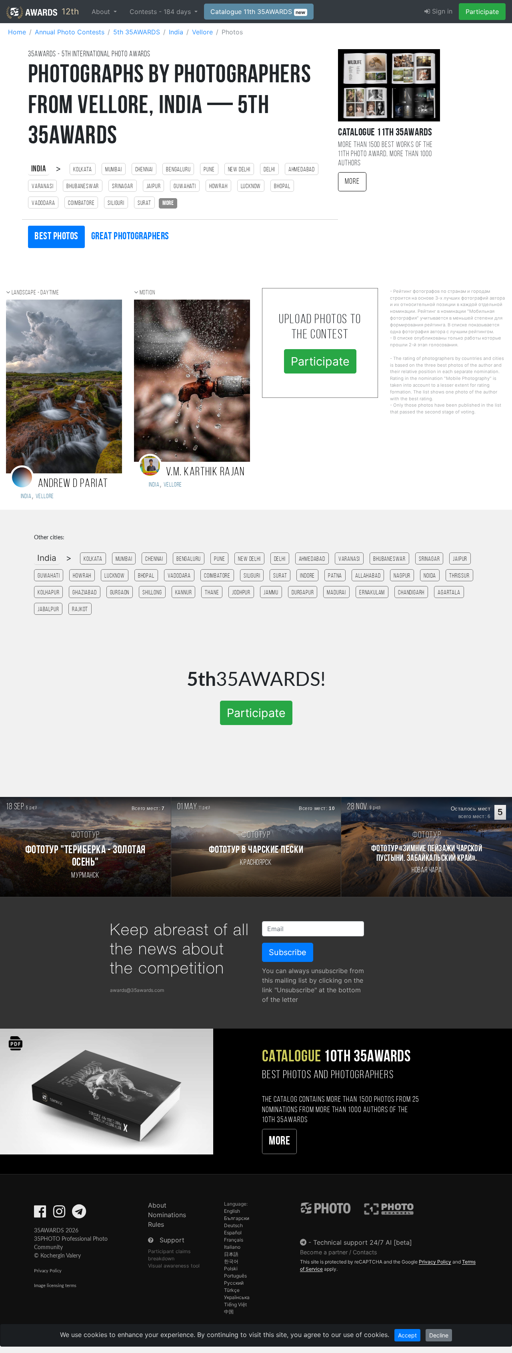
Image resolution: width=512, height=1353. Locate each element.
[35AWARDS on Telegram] (79, 1214)
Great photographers (130, 236)
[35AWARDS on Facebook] (40, 1214)
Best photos (56, 236)
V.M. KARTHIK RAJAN (205, 472)
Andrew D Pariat (73, 484)
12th (69, 11)
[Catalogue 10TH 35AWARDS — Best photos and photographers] (106, 1091)
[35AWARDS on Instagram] (59, 1214)
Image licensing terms (55, 1285)
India (38, 169)
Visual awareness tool (174, 1266)
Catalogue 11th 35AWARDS (258, 12)
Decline (438, 1335)
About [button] (102, 12)
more (168, 203)
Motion (147, 293)
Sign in (441, 11)
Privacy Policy (48, 1271)
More (352, 182)
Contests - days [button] (161, 12)
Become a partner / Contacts (338, 1252)
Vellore (45, 496)
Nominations (167, 1215)
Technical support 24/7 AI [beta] (362, 1242)
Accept (407, 1335)
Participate (482, 12)
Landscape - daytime (35, 293)
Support (172, 1240)
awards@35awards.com (137, 990)
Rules (156, 1224)
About (157, 1205)
